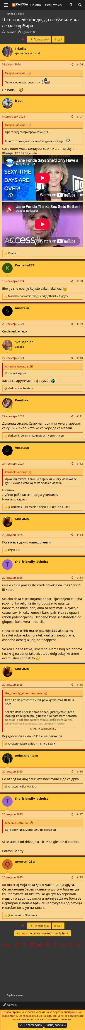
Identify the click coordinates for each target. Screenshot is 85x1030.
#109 (79, 324)
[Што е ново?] (71, 5)
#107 (79, 116)
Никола (11, 32)
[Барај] (80, 5)
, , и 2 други (31, 744)
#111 (79, 416)
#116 (79, 771)
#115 (79, 684)
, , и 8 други (38, 296)
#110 (79, 358)
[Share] (72, 64)
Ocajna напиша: (15, 73)
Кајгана (11, 1005)
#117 (79, 814)
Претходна (41, 39)
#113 (79, 535)
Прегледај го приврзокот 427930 (27, 132)
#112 (79, 463)
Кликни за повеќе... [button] (43, 729)
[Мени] (6, 5)
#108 (79, 281)
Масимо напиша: (16, 823)
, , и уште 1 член (36, 435)
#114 (79, 578)
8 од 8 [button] (58, 39)
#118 (79, 877)
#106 (79, 64)
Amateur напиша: (17, 366)
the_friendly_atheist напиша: (24, 693)
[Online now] (10, 349)
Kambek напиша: (16, 472)
